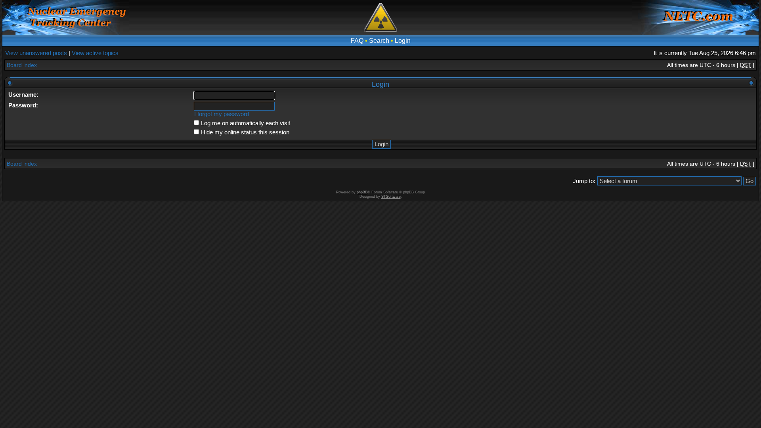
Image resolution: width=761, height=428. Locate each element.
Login (403, 40)
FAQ (357, 40)
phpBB (362, 192)
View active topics (95, 53)
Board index (22, 65)
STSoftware (391, 197)
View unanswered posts (36, 53)
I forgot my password (221, 114)
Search (379, 40)
